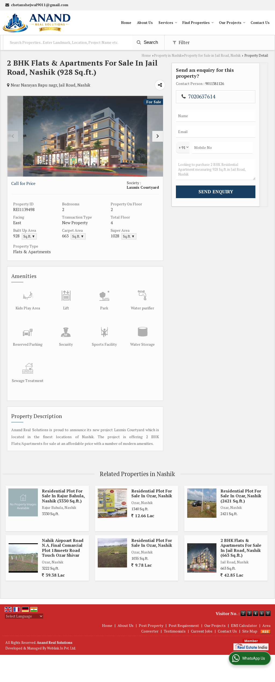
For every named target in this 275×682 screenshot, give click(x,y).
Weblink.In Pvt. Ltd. (61, 648)
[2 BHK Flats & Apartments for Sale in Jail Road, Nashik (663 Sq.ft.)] (201, 558)
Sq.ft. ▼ (29, 236)
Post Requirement (184, 625)
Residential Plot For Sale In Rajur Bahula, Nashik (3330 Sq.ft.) (63, 496)
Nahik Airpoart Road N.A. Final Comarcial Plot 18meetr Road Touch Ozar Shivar (63, 548)
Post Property (151, 625)
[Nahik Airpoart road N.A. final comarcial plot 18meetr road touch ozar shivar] (23, 558)
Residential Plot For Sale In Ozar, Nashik (151, 493)
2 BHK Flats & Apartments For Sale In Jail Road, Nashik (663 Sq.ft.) (240, 548)
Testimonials (175, 631)
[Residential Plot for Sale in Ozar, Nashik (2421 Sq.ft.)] (201, 503)
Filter (184, 42)
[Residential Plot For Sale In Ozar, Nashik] (112, 552)
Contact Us (260, 22)
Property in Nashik (168, 55)
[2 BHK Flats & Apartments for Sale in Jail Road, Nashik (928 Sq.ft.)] (85, 136)
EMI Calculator (244, 625)
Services (165, 22)
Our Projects (230, 22)
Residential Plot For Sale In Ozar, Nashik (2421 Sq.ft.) (240, 496)
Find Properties (196, 22)
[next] (157, 136)
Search (150, 42)
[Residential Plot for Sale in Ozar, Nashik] (112, 503)
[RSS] (265, 631)
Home (126, 22)
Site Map (249, 631)
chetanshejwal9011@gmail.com (39, 4)
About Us (145, 22)
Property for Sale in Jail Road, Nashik (212, 55)
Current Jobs (201, 631)
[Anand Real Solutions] (37, 22)
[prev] (12, 136)
